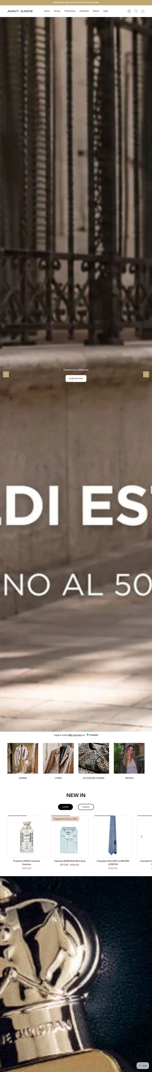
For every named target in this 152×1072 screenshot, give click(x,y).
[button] (47, 11)
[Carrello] (142, 11)
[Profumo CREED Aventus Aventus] (27, 837)
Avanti (142, 837)
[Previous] (6, 374)
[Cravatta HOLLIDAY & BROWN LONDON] (113, 837)
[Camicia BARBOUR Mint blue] (70, 837)
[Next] (146, 374)
